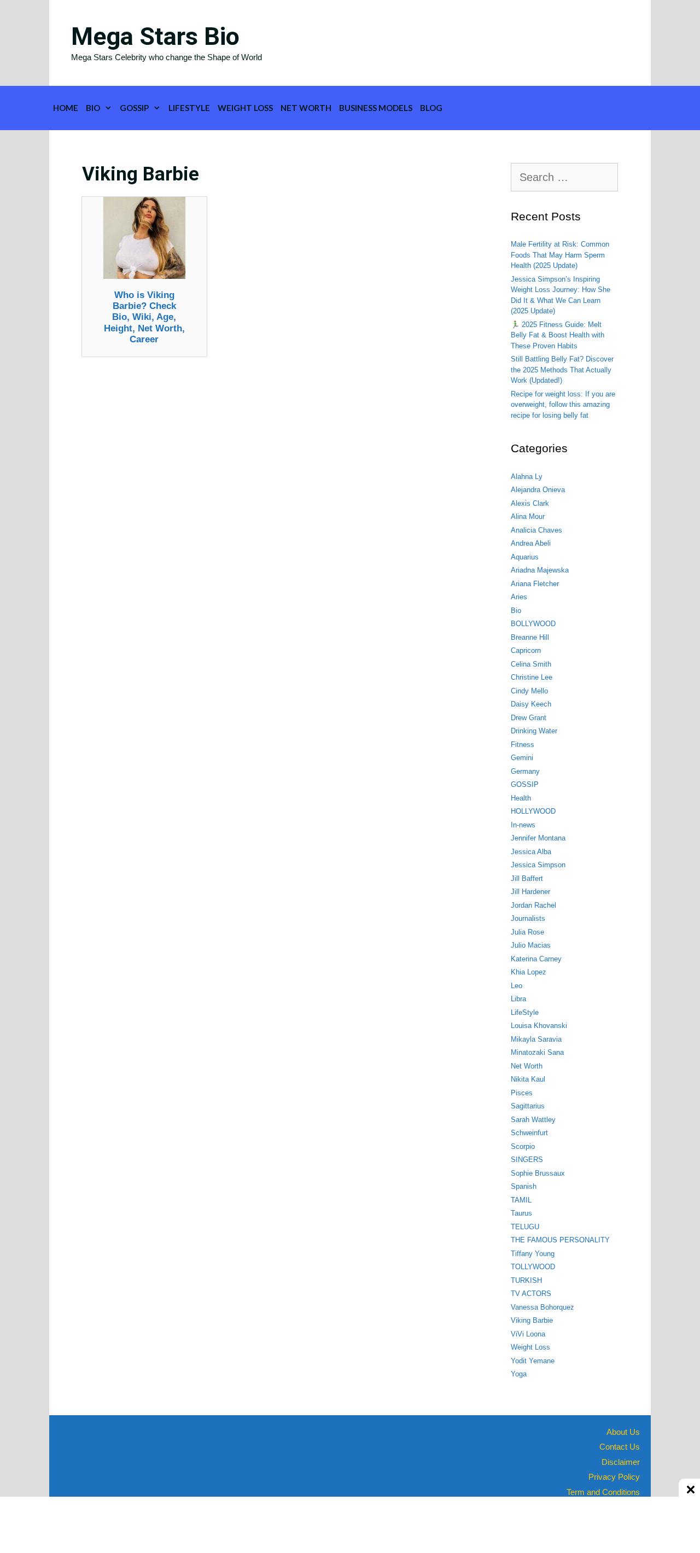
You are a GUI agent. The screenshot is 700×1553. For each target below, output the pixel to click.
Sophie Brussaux (538, 1173)
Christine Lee (531, 677)
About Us (623, 1432)
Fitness (522, 744)
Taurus (521, 1213)
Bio (516, 610)
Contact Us (619, 1446)
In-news (523, 825)
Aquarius (525, 557)
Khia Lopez (528, 972)
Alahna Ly (526, 476)
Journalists (528, 918)
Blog (431, 108)
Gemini (522, 758)
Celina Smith (531, 664)
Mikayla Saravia (536, 1039)
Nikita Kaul (528, 1079)
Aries (519, 597)
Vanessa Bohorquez (542, 1307)
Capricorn (526, 650)
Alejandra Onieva (538, 490)
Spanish (523, 1186)
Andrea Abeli (531, 543)
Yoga (519, 1374)
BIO (93, 108)
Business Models (375, 108)
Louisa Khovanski (539, 1025)
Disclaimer (621, 1462)
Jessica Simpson (538, 865)
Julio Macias (531, 945)
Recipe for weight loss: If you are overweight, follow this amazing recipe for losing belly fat (563, 404)
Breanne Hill (530, 637)
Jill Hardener (530, 892)
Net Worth (306, 108)
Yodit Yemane (533, 1361)
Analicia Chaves (536, 530)
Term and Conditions (603, 1492)
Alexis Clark (530, 503)
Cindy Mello (529, 691)
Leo (516, 986)
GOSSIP (134, 108)
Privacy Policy (614, 1476)
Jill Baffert (527, 878)
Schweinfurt (529, 1133)
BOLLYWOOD (533, 624)
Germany (525, 771)
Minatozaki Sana (537, 1052)
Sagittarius (528, 1106)
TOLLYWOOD (533, 1267)
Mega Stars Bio (155, 36)
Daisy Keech (531, 704)
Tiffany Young (533, 1254)
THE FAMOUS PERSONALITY (560, 1240)
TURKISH (526, 1280)
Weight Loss (245, 108)
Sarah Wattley (533, 1120)
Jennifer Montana (538, 838)
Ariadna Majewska (540, 570)
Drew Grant (528, 718)
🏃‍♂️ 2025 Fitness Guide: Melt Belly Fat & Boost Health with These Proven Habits (557, 335)
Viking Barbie (532, 1320)
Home (65, 108)
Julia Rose (527, 932)
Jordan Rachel (533, 905)
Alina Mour (528, 516)
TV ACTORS (531, 1293)
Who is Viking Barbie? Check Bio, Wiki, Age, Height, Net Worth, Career (144, 317)
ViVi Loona (528, 1334)
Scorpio (523, 1146)
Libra (518, 999)
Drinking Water (534, 731)
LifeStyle (189, 108)
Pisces (522, 1093)
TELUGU (525, 1227)
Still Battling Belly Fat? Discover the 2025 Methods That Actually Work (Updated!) (562, 369)
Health (521, 798)
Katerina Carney (536, 959)
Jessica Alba (531, 852)
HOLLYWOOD (533, 811)
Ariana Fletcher (535, 584)
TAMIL (521, 1200)
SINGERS (527, 1159)
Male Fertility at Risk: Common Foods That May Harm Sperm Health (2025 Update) (560, 255)
